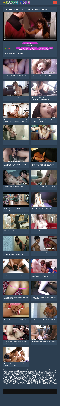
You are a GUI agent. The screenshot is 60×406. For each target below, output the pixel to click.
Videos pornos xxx (7, 382)
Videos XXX (42, 381)
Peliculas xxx (6, 369)
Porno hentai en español (29, 372)
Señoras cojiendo (34, 375)
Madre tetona (28, 374)
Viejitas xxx (6, 374)
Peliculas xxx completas (13, 371)
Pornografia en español (26, 379)
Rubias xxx (36, 381)
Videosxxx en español (8, 378)
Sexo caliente (21, 374)
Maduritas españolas (51, 372)
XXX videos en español (34, 380)
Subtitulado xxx (13, 380)
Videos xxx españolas (24, 375)
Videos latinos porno (16, 383)
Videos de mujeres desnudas (14, 376)
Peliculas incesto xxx (22, 384)
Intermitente (25, 48)
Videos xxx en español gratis (20, 382)
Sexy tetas (32, 49)
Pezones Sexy (43, 48)
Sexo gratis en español (46, 380)
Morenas (34, 48)
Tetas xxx (14, 370)
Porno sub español (37, 371)
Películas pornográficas (25, 377)
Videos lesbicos (49, 381)
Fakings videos (12, 384)
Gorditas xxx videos (48, 377)
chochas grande (43, 49)
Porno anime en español (38, 379)
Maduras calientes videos (30, 378)
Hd (18, 48)
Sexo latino (6, 380)
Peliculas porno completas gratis (11, 379)
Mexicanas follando (41, 372)
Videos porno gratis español (35, 382)
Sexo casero (35, 373)
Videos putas (15, 375)
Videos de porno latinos (46, 369)
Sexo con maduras (14, 369)
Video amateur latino (39, 376)
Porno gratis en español (26, 371)
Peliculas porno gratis (8, 372)
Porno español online (46, 383)
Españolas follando (44, 375)
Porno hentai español (42, 378)
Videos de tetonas (49, 376)
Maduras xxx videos (19, 373)
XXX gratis (25, 383)
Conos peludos (23, 369)
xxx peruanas (42, 373)
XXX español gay (7, 375)
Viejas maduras (28, 373)
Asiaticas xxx (48, 370)
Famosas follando (19, 378)
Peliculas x (5, 377)
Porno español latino (8, 373)
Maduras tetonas (18, 372)
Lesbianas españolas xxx (34, 383)
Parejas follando (7, 383)
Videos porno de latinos (33, 369)
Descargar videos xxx (30, 43)
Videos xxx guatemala (50, 374)
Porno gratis (20, 381)
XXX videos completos (47, 371)
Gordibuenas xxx (7, 370)
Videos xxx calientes (14, 377)
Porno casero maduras (27, 376)
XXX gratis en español (50, 379)
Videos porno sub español (48, 382)
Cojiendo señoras (13, 374)
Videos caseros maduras (23, 370)
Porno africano (49, 373)
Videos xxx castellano (37, 377)
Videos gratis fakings (22, 380)
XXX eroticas (51, 378)
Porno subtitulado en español (36, 370)
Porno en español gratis (38, 374)
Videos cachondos (28, 381)
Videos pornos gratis (11, 381)
